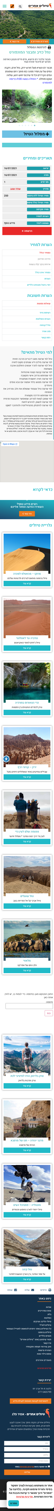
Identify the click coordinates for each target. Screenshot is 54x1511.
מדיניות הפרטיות (27, 1466)
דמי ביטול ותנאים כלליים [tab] (38, 285)
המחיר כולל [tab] (44, 252)
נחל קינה (27, 1269)
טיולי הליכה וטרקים (42, 1321)
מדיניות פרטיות (44, 1368)
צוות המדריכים (44, 1310)
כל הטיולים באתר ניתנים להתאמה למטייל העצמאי (28, 1328)
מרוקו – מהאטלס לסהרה (27, 574)
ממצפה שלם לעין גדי (27, 832)
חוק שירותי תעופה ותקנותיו (38, 1346)
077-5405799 (44, 1392)
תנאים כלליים (45, 1336)
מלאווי (27, 961)
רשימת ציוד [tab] (45, 312)
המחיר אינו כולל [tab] (42, 272)
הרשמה (28, 231)
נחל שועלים (27, 896)
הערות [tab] (47, 278)
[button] (20, 6)
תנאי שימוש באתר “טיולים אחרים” (35, 1339)
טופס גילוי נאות (44, 1354)
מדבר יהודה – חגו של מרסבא (27, 1140)
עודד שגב (15, 189)
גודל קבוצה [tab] (45, 325)
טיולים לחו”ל (45, 1325)
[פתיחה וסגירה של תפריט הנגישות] (6, 759)
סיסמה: (49, 1002)
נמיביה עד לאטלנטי (27, 638)
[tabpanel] (27, 262)
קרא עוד (27, 583)
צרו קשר (47, 1343)
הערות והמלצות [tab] (43, 319)
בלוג (49, 1314)
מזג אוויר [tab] (46, 331)
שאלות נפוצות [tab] (43, 303)
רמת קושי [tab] (45, 337)
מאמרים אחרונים (43, 1360)
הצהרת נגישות (44, 1350)
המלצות (47, 1318)
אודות (48, 1307)
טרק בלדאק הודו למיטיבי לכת (27, 1076)
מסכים (13, 1503)
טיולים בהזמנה (44, 1332)
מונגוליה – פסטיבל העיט (27, 1205)
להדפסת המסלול (36, 47)
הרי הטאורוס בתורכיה (27, 703)
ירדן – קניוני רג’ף (27, 767)
